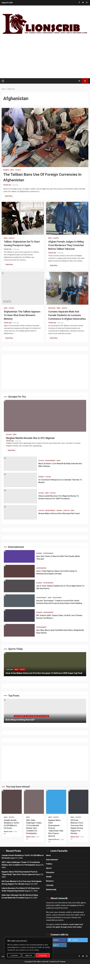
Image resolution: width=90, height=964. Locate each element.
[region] (28, 948)
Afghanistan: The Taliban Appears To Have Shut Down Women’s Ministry (23, 288)
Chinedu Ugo (7, 185)
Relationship (57, 597)
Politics (18, 170)
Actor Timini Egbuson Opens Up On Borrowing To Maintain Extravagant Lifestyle (19, 571)
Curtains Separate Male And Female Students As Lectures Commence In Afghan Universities (67, 288)
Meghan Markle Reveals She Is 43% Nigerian (45, 416)
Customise (14, 955)
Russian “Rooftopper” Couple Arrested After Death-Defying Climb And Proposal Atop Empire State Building (19, 600)
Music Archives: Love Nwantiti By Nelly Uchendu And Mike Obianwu (20, 464)
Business (6, 170)
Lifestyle (66, 510)
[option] (45, 665)
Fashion (59, 510)
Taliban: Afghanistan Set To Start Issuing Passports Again (23, 218)
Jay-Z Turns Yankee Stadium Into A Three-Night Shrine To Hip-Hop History (19, 586)
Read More (8, 196)
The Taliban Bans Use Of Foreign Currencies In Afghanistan (45, 137)
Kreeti (52, 961)
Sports (22, 669)
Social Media (31, 716)
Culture (9, 434)
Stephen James (30, 836)
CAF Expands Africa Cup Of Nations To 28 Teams (45, 664)
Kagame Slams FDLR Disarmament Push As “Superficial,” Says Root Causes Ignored (56, 802)
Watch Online (85, 81)
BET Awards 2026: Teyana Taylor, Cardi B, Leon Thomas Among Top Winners (19, 615)
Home (4, 956)
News (12, 170)
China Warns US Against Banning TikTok (45, 711)
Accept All (42, 955)
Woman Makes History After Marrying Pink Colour (20, 512)
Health (48, 877)
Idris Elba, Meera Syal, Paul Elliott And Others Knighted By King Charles (19, 630)
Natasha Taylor (8, 831)
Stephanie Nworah (53, 839)
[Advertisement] (45, 59)
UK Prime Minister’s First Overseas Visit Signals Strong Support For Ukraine (78, 802)
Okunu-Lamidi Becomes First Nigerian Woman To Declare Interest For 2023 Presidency (20, 496)
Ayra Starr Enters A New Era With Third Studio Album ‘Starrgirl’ (19, 556)
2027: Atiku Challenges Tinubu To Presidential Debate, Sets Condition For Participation (34, 802)
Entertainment (50, 460)
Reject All (28, 955)
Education (52, 308)
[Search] (79, 81)
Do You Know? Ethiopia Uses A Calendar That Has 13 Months (20, 480)
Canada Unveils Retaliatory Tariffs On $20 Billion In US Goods (12, 802)
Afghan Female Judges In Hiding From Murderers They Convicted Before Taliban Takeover (67, 218)
